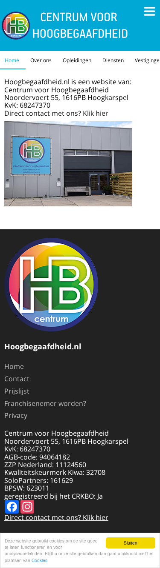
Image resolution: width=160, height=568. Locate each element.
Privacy (15, 415)
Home (12, 60)
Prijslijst (16, 391)
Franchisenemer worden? (45, 403)
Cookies (39, 560)
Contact (16, 378)
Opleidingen (77, 60)
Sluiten (130, 542)
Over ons (41, 60)
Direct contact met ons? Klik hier (56, 113)
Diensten (113, 60)
